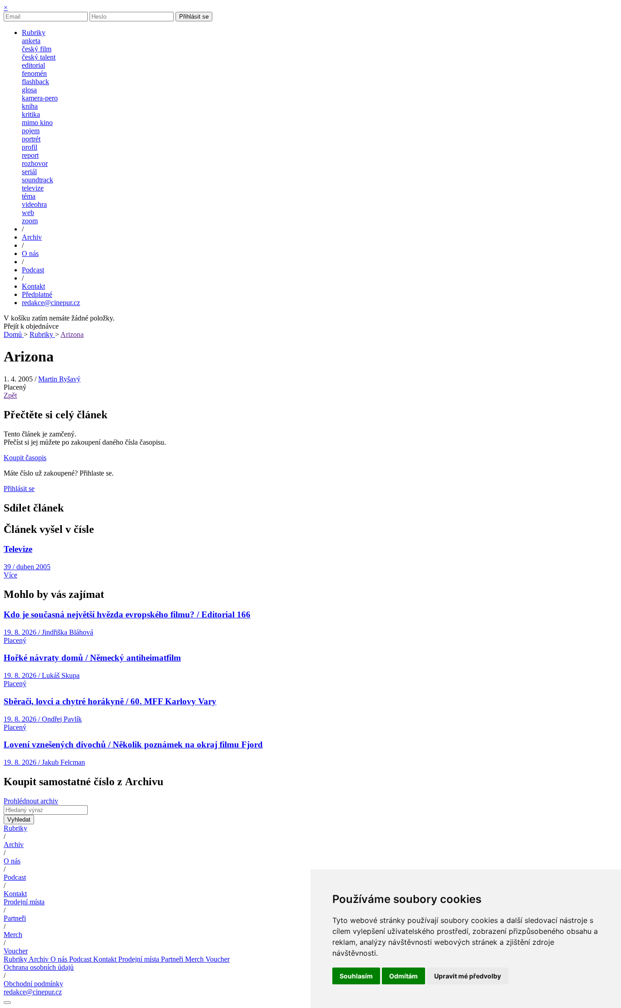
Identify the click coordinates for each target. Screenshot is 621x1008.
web (28, 212)
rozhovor (35, 163)
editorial (33, 65)
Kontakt (15, 894)
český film (36, 49)
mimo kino (37, 122)
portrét (31, 139)
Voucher (16, 951)
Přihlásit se (194, 16)
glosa (29, 90)
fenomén (34, 73)
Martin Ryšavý (59, 379)
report (30, 155)
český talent (38, 57)
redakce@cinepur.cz (51, 302)
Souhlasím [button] (356, 976)
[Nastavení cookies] (7, 1002)
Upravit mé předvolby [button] (467, 976)
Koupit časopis (25, 457)
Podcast (15, 877)
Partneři (15, 918)
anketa (31, 41)
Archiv (14, 844)
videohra (34, 204)
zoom (30, 221)
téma (28, 196)
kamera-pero (40, 98)
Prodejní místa (24, 902)
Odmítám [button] (403, 976)
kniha (30, 106)
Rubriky (42, 334)
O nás (12, 861)
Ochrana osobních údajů (39, 967)
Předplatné (37, 294)
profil (29, 147)
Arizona (72, 334)
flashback (35, 81)
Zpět (10, 395)
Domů (14, 334)
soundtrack (37, 180)
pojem (31, 131)
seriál (29, 172)
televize (33, 188)
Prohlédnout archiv (31, 801)
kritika (31, 114)
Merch (13, 934)
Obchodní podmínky (33, 984)
